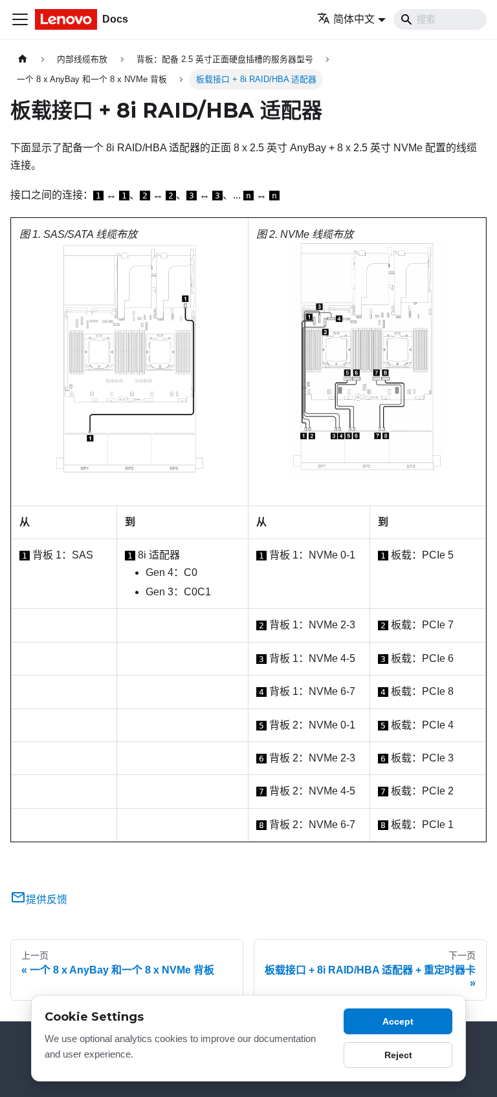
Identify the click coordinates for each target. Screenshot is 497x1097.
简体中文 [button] (354, 19)
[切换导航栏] (20, 19)
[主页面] (22, 59)
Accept (398, 1021)
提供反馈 (46, 899)
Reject (398, 1055)
